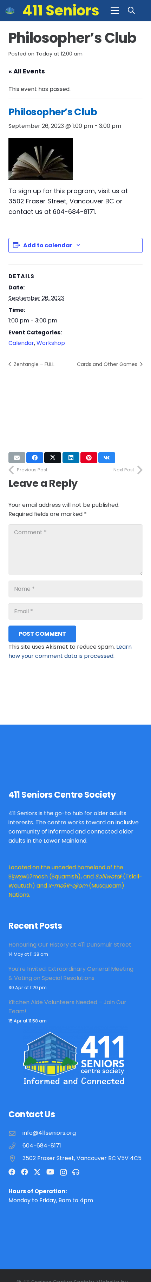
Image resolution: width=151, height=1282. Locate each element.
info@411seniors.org (49, 1133)
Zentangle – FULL (33, 364)
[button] (115, 10)
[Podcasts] (75, 1172)
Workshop (51, 343)
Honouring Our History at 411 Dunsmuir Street (69, 945)
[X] (37, 1172)
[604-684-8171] (15, 1146)
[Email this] (16, 457)
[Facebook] (11, 1172)
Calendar (21, 343)
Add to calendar (47, 245)
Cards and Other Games (108, 364)
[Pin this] (88, 457)
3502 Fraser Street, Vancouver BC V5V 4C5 (82, 1158)
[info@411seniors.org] (15, 1133)
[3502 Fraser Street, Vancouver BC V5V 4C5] (15, 1158)
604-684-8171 (41, 1146)
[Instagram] (63, 1172)
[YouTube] (50, 1172)
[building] (10, 10)
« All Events (26, 71)
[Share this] (34, 457)
